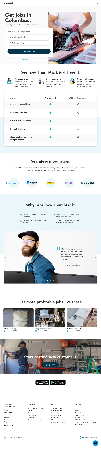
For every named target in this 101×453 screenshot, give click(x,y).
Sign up (30, 410)
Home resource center (35, 420)
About (6, 410)
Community (55, 413)
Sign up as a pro (56, 410)
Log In (97, 3)
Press (5, 419)
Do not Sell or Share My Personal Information (85, 423)
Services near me (33, 415)
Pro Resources (56, 415)
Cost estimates (33, 417)
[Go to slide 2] (50, 280)
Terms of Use (79, 413)
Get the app (32, 413)
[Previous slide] (6, 257)
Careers (6, 417)
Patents (77, 417)
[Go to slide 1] (47, 280)
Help (76, 408)
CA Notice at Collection (83, 420)
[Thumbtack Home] (7, 3)
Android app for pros (58, 422)
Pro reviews (55, 417)
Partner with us (9, 412)
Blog (5, 422)
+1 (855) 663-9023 (23, 60)
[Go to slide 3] (53, 280)
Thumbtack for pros (57, 408)
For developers (8, 415)
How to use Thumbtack (35, 408)
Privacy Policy (79, 415)
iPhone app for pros (57, 420)
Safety (77, 410)
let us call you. (37, 60)
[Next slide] (95, 257)
